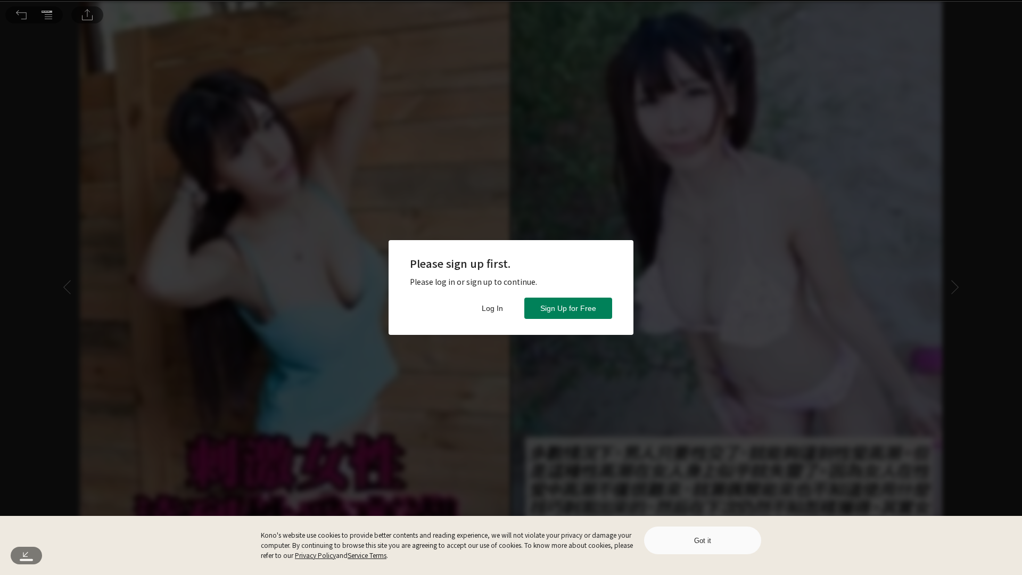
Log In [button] (492, 308)
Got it (702, 541)
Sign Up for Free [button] (568, 308)
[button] (21, 14)
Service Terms (367, 555)
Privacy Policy (315, 555)
